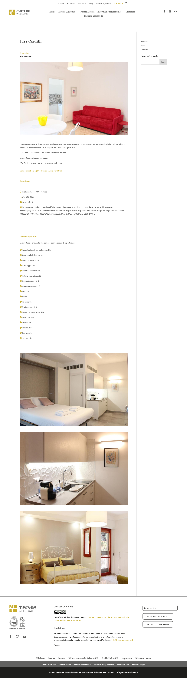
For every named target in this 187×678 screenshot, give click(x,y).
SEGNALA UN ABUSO (158, 616)
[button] (93, 16)
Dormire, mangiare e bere (104, 664)
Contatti (61, 658)
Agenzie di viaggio (138, 664)
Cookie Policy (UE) (110, 658)
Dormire (144, 49)
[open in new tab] (164, 11)
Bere (143, 45)
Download (81, 3)
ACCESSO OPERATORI (158, 624)
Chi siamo (40, 658)
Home (52, 12)
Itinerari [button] (130, 12)
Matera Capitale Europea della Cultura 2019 (75, 664)
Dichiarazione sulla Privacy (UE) (83, 658)
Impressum (127, 658)
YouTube (70, 3)
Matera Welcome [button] (66, 12)
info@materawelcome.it (122, 640)
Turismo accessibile (93, 16)
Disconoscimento (143, 658)
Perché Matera (87, 12)
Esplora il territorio (48, 664)
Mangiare (145, 41)
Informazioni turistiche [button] (109, 12)
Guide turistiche (123, 664)
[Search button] (126, 3)
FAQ (91, 3)
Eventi (61, 3)
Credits (51, 658)
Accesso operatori (103, 3)
